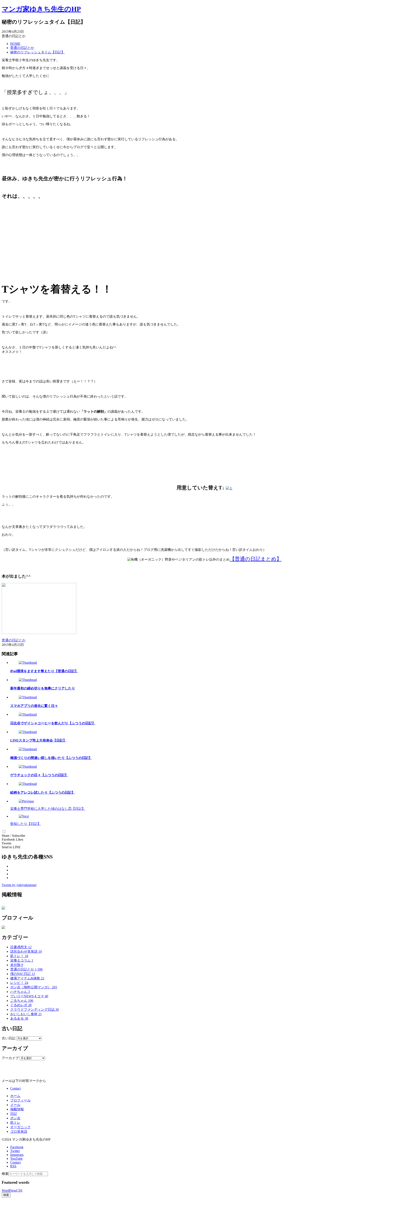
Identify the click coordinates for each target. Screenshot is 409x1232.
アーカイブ (10, 1058)
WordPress (9, 1190)
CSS (19, 1190)
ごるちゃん (21, 1000)
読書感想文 (21, 947)
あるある (19, 1018)
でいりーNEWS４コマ (29, 996)
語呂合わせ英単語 (26, 951)
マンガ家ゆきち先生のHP (41, 9)
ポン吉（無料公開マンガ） (33, 987)
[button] (4, 831)
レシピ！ (19, 983)
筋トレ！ (19, 956)
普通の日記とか (26, 969)
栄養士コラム (21, 960)
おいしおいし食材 (26, 1014)
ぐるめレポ (21, 1005)
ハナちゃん (20, 991)
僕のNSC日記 (22, 974)
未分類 (16, 965)
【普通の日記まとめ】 (256, 559)
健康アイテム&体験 (27, 978)
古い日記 (8, 1038)
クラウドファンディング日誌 (34, 1009)
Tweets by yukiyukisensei (19, 885)
